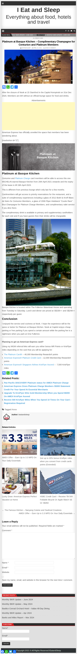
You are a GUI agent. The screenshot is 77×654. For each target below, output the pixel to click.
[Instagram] (68, 31)
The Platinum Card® (13, 354)
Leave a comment (50, 48)
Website (5, 572)
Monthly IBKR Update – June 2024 (17, 599)
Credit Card (39, 38)
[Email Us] (71, 31)
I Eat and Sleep (38, 10)
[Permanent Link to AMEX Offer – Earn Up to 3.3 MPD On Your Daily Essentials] (19, 442)
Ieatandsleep (26, 48)
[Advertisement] (38, 116)
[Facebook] (65, 31)
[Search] (74, 31)
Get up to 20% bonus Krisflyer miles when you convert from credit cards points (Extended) (56, 461)
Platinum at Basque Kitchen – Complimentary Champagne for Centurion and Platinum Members (38, 43)
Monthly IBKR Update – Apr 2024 (17, 613)
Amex (14, 409)
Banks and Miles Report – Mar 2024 (18, 617)
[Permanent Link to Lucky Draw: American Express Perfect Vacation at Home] (19, 481)
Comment (7, 530)
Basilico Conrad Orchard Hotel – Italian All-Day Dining (26, 608)
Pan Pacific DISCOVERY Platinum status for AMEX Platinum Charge (36, 383)
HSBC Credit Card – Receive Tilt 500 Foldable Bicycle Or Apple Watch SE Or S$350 (56, 499)
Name (5, 563)
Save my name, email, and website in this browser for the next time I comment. (37, 580)
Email (5, 567)
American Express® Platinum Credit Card (22, 358)
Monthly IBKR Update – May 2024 (17, 604)
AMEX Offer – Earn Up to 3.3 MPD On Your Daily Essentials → (47, 513)
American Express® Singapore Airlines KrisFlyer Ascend (29, 365)
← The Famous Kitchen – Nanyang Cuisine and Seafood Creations (31, 510)
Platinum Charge (22, 178)
